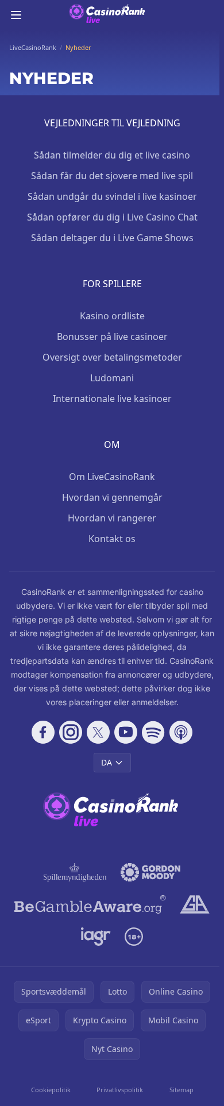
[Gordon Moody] (150, 872)
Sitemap (181, 1089)
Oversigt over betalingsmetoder (112, 357)
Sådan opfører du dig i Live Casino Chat (112, 217)
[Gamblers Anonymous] (194, 904)
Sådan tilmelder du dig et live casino (112, 155)
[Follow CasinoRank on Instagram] (70, 732)
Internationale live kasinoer (112, 398)
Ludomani (112, 378)
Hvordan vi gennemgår (112, 497)
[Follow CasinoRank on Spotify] (153, 732)
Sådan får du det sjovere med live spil (112, 175)
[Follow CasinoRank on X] (98, 732)
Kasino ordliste (112, 316)
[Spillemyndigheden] (75, 872)
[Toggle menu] (16, 14)
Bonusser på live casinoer (112, 336)
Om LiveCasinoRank (112, 476)
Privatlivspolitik (119, 1089)
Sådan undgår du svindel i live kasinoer (112, 196)
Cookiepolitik (51, 1089)
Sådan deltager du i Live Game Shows (112, 237)
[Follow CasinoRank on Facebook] (43, 732)
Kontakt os (112, 538)
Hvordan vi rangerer (112, 518)
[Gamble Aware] (90, 904)
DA (106, 762)
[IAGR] (96, 936)
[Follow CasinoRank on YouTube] (125, 732)
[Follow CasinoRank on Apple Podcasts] (180, 732)
